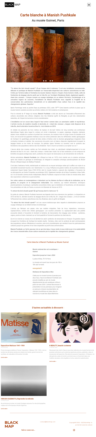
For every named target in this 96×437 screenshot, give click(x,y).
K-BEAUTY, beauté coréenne (60, 346)
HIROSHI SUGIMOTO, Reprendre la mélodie (17, 399)
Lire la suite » (4, 357)
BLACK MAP (11, 424)
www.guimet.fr (37, 268)
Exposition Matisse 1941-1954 (12, 346)
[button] (89, 4)
